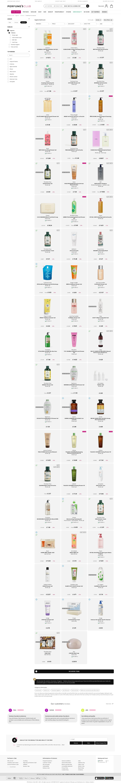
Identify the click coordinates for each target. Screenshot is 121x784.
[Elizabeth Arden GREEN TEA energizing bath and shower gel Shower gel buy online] (74, 222)
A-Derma (12, 64)
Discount (71, 24)
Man (10, 22)
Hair (44, 12)
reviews (60, 704)
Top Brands (11, 51)
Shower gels (15, 35)
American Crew (13, 79)
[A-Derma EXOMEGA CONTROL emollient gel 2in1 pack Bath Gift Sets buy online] (47, 54)
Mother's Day (81, 766)
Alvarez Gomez (13, 76)
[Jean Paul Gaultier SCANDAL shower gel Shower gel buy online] (74, 323)
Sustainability (46, 766)
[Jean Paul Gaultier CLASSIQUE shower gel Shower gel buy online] (100, 289)
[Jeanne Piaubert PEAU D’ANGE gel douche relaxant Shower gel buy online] (47, 457)
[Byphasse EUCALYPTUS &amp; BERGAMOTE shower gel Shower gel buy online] (47, 423)
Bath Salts (14, 40)
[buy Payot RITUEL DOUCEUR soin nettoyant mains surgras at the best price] (100, 542)
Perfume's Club (10, 15)
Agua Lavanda (13, 66)
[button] (14, 767)
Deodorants (38, 690)
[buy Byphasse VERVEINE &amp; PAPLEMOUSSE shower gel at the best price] (74, 375)
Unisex (16, 22)
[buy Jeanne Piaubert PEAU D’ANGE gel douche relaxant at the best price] (47, 442)
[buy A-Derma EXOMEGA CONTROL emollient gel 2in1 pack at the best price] (47, 39)
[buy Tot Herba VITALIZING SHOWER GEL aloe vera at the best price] (47, 341)
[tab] (42, 23)
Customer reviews (47, 762)
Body (40, 12)
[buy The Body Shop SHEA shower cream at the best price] (100, 509)
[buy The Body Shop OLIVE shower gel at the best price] (47, 173)
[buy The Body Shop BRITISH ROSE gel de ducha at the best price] (100, 39)
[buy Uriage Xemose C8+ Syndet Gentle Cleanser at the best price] (100, 609)
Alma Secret (13, 71)
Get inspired (95, 12)
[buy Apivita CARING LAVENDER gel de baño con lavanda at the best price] (74, 408)
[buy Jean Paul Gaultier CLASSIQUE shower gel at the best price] (100, 274)
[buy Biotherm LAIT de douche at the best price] (74, 240)
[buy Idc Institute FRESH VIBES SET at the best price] (74, 542)
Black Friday (81, 768)
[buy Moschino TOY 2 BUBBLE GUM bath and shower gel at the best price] (74, 341)
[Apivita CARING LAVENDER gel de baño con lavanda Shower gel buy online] (74, 423)
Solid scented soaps (17, 37)
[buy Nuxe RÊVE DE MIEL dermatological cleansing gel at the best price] (100, 106)
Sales (79, 761)
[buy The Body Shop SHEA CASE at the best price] (47, 643)
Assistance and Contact (13, 1)
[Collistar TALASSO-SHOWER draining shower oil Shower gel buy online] (74, 490)
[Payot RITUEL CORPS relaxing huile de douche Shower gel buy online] (100, 222)
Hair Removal (66, 690)
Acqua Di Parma (14, 61)
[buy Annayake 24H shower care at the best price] (100, 475)
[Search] (87, 6)
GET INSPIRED (48, 6)
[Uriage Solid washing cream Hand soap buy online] (74, 624)
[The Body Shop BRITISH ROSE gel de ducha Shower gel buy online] (100, 54)
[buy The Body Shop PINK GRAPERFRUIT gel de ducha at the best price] (74, 140)
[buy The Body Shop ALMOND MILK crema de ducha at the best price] (47, 475)
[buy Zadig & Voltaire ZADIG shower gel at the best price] (47, 576)
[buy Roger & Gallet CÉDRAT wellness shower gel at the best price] (47, 307)
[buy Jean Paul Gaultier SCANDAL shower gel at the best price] (74, 307)
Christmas (80, 770)
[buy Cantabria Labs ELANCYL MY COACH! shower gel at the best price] (74, 576)
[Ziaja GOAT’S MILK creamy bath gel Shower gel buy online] (100, 323)
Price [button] (53, 24)
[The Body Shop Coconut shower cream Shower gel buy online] (47, 255)
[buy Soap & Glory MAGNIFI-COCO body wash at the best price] (100, 240)
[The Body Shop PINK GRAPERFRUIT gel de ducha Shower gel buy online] (74, 155)
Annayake (12, 81)
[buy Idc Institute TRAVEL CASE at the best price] (100, 375)
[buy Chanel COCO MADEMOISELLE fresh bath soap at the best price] (47, 207)
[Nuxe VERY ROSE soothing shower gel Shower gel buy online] (47, 155)
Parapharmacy (59, 12)
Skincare (33, 12)
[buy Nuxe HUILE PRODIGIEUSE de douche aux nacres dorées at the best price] (74, 173)
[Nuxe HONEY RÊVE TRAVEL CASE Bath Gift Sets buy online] (47, 557)
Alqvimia (12, 74)
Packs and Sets (74, 690)
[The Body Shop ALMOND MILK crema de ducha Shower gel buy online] (47, 490)
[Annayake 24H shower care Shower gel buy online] (100, 490)
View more (108, 704)
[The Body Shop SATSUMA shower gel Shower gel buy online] (74, 88)
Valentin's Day (81, 762)
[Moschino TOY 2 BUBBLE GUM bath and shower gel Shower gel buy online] (74, 356)
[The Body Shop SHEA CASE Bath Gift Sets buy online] (47, 658)
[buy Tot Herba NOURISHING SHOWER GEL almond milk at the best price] (47, 509)
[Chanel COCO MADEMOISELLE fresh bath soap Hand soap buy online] (47, 222)
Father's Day (81, 764)
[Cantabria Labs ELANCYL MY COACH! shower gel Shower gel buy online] (74, 591)
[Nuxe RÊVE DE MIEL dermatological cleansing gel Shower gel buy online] (100, 121)
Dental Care (46, 690)
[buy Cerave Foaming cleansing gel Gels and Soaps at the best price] (47, 73)
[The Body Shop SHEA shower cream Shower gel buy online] (100, 524)
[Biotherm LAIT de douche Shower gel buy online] (74, 255)
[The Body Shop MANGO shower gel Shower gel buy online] (47, 390)
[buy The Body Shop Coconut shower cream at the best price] (47, 240)
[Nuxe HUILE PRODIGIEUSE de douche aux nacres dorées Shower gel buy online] (74, 188)
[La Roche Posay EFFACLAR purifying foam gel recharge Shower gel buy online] (47, 289)
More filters (107, 20)
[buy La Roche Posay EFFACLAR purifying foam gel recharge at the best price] (47, 274)
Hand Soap (14, 42)
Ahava (11, 69)
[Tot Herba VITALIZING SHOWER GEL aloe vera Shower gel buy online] (47, 356)
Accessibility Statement (67, 766)
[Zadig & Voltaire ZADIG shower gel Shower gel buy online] (47, 591)
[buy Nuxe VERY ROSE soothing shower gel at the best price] (47, 140)
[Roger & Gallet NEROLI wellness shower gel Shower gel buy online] (74, 289)
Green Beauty (77, 12)
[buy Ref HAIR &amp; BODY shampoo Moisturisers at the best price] (100, 173)
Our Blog (25, 761)
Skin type (87, 24)
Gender (9, 19)
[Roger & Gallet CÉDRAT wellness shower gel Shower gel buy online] (47, 323)
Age (101, 24)
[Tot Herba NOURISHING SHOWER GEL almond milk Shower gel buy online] (47, 524)
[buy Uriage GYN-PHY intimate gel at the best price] (47, 609)
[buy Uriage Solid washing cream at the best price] (74, 609)
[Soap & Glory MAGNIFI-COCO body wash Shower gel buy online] (100, 255)
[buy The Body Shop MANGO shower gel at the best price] (47, 375)
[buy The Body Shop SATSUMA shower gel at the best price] (74, 73)
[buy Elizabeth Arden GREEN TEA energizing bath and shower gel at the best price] (74, 207)
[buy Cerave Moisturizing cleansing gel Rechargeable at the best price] (74, 509)
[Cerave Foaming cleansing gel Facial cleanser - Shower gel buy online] (47, 88)
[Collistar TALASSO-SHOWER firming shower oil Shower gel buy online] (100, 457)
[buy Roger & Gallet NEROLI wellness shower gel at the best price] (74, 274)
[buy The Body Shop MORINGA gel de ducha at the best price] (100, 73)
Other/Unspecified (101, 743)
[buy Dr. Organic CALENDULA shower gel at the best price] (100, 576)
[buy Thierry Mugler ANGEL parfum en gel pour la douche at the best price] (74, 106)
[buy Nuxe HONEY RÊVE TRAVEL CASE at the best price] (47, 542)
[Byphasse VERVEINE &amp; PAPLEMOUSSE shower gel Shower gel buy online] (74, 390)
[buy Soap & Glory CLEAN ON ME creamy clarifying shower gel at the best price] (74, 39)
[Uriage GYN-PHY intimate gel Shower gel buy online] (47, 624)
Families (10, 27)
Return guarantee (83, 1)
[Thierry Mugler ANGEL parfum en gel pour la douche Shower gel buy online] (74, 121)
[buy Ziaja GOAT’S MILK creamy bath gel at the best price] (100, 307)
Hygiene (68, 12)
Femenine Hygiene (56, 690)
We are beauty (46, 764)
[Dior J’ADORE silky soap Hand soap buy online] (74, 658)
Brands (104, 12)
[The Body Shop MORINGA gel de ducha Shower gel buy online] (100, 88)
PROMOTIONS (59, 6)
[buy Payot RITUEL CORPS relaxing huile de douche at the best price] (100, 207)
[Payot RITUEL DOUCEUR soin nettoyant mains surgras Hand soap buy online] (100, 557)
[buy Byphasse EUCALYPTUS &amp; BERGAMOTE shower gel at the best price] (47, 408)
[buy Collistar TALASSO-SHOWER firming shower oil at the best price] (100, 442)
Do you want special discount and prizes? (60, 774)
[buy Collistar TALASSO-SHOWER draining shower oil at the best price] (74, 475)
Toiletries (22, 15)
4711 (11, 59)
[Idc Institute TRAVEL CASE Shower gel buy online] (100, 390)
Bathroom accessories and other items (90, 690)
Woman (24, 22)
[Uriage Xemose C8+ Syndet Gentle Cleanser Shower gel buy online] (100, 624)
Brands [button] (38, 24)
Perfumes (26, 12)
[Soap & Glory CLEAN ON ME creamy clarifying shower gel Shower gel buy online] (74, 54)
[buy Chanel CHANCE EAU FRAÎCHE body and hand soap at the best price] (100, 140)
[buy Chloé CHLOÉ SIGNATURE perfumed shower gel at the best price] (47, 106)
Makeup (50, 12)
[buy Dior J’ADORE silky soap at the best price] (74, 643)
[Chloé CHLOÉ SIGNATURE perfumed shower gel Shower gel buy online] (47, 121)
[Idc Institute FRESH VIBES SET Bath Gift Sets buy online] (74, 557)
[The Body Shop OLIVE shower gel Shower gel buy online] (47, 188)
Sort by (98, 20)
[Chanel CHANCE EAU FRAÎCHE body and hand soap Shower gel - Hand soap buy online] (100, 155)
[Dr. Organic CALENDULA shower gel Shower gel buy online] (100, 591)
